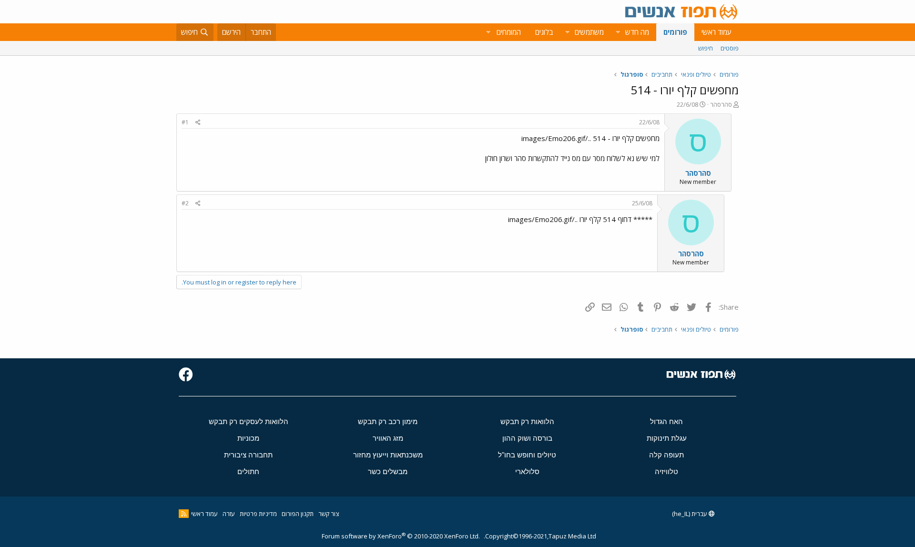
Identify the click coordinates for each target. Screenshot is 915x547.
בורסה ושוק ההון (527, 438)
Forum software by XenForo (401, 536)
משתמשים (589, 32)
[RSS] (184, 513)
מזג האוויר (388, 438)
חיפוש (705, 48)
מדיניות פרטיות (258, 513)
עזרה (229, 513)
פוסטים (730, 48)
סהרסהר (721, 104)
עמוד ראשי (717, 32)
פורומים (675, 32)
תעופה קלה (666, 455)
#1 (185, 122)
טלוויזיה (666, 471)
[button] (617, 32)
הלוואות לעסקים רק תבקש (248, 421)
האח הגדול (666, 421)
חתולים (248, 471)
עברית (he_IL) (690, 513)
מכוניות (248, 438)
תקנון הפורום (298, 513)
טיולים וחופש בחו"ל (527, 455)
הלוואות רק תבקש (527, 421)
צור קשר (328, 513)
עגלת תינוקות (667, 438)
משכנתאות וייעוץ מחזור (388, 455)
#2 (185, 203)
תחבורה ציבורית (248, 455)
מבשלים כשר (387, 471)
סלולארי (527, 471)
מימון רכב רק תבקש (387, 421)
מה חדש (637, 32)
